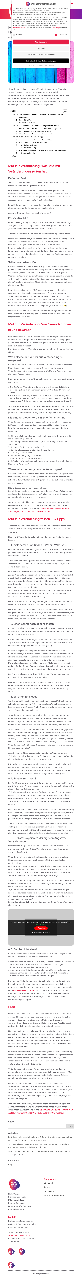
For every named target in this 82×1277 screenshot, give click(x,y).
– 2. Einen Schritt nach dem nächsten (33, 142)
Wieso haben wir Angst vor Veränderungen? (35, 134)
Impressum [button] (51, 65)
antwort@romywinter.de (19, 1235)
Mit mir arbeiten (50, 1183)
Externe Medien (62, 34)
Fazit (15, 156)
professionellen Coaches (24, 990)
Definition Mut (24, 117)
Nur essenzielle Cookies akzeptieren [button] (41, 54)
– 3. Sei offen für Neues (28, 145)
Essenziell (19, 34)
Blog (10, 1164)
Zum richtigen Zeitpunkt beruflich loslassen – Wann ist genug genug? (39, 1151)
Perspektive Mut (25, 120)
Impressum (48, 1191)
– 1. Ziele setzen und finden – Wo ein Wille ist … (37, 140)
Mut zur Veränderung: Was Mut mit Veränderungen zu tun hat (38, 114)
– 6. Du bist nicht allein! (28, 153)
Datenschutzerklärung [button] (42, 65)
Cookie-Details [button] (32, 65)
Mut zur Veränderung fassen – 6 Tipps (28, 137)
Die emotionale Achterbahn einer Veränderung (36, 131)
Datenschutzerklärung (53, 1195)
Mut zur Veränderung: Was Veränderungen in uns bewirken (37, 126)
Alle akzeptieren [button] (41, 42)
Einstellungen (56, 27)
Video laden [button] (42, 928)
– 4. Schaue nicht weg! (27, 148)
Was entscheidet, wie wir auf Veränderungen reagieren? (40, 129)
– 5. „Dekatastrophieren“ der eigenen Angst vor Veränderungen (43, 150)
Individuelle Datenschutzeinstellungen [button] (41, 61)
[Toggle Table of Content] (64, 111)
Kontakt (47, 1187)
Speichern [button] (41, 48)
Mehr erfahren (41, 924)
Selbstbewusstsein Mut (28, 123)
